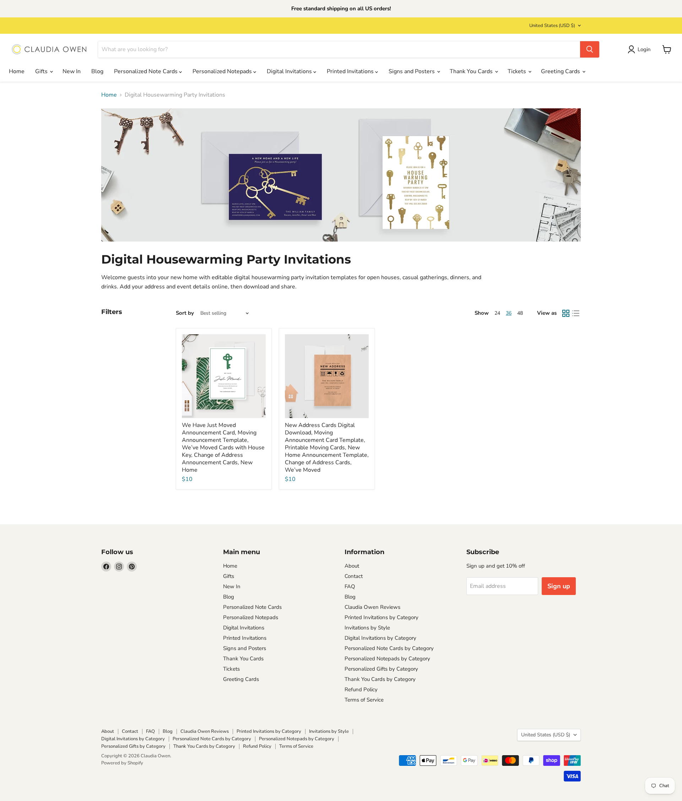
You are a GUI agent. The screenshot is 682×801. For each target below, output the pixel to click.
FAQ (350, 586)
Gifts (42, 71)
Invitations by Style (367, 627)
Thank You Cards (472, 71)
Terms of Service (364, 699)
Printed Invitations (351, 71)
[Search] (589, 49)
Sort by (185, 313)
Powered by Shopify (122, 763)
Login (644, 49)
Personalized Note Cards (146, 71)
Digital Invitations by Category (380, 638)
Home (17, 71)
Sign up (558, 586)
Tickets (517, 71)
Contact (354, 576)
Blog (97, 71)
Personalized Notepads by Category (387, 658)
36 (509, 313)
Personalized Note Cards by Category (389, 648)
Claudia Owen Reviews (372, 607)
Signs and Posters (412, 71)
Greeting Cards (561, 71)
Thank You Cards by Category (380, 679)
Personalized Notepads (223, 71)
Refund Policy (361, 689)
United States (552, 25)
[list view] (576, 313)
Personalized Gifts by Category (381, 668)
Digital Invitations (290, 71)
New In (72, 71)
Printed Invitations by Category (381, 617)
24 (497, 313)
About (352, 565)
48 (520, 313)
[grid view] (566, 313)
